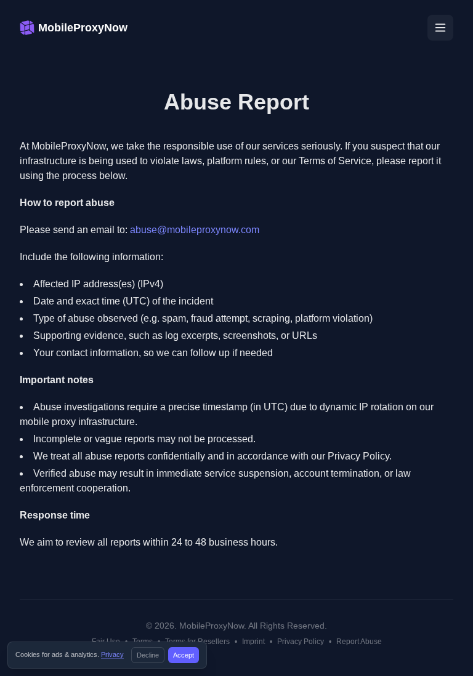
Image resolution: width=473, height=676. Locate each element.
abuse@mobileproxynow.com (194, 230)
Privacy (112, 654)
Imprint (253, 641)
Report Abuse (359, 641)
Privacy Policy (300, 641)
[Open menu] (440, 28)
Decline (148, 655)
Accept (183, 655)
